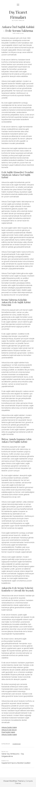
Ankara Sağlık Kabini (9, 727)
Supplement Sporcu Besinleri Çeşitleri (16, 763)
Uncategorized (16, 744)
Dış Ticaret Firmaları (18, 15)
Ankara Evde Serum (9, 730)
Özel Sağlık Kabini (8, 732)
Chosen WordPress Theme (13, 781)
